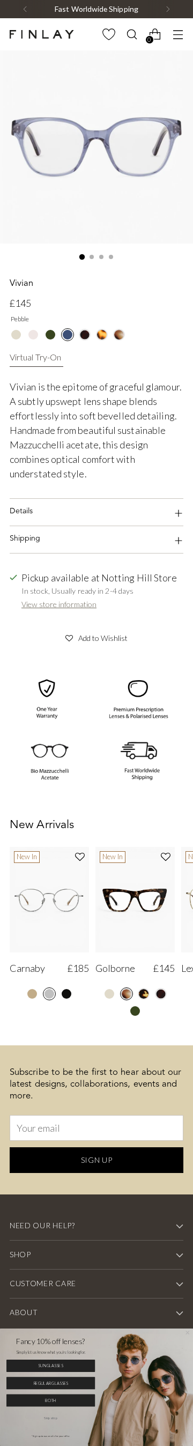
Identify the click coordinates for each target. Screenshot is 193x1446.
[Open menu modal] (178, 35)
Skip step (50, 1417)
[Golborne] (135, 900)
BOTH (50, 1400)
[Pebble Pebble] (67, 334)
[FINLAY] (42, 34)
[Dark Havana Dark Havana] (84, 334)
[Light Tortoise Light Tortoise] (101, 334)
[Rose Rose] (33, 334)
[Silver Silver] (49, 993)
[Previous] (25, 9)
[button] (96, 636)
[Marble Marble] (119, 334)
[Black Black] (66, 993)
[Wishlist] (109, 35)
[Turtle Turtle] (143, 993)
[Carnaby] (49, 900)
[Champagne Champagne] (16, 334)
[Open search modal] (132, 35)
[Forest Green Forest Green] (50, 334)
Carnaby (27, 968)
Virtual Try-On (35, 357)
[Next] (168, 9)
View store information (58, 604)
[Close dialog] (187, 1332)
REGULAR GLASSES (51, 1383)
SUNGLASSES (50, 1365)
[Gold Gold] (32, 993)
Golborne (115, 968)
